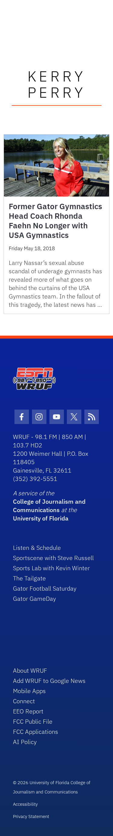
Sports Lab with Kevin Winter (51, 568)
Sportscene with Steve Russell (53, 558)
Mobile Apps (29, 691)
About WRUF (30, 670)
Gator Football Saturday (45, 588)
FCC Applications (35, 732)
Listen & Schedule (37, 548)
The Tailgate (29, 578)
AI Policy (25, 742)
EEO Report (28, 711)
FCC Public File (32, 721)
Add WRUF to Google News (49, 681)
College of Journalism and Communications (49, 505)
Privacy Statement (31, 816)
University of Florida (40, 518)
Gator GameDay (34, 598)
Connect (24, 701)
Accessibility (25, 804)
